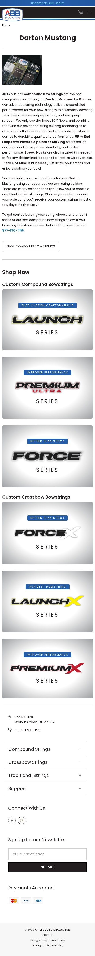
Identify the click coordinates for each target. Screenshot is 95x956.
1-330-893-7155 (27, 730)
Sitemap (47, 935)
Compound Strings (29, 749)
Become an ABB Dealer (47, 3)
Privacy (37, 945)
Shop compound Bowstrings (30, 246)
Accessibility (54, 945)
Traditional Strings (28, 775)
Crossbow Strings (28, 762)
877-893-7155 (13, 230)
